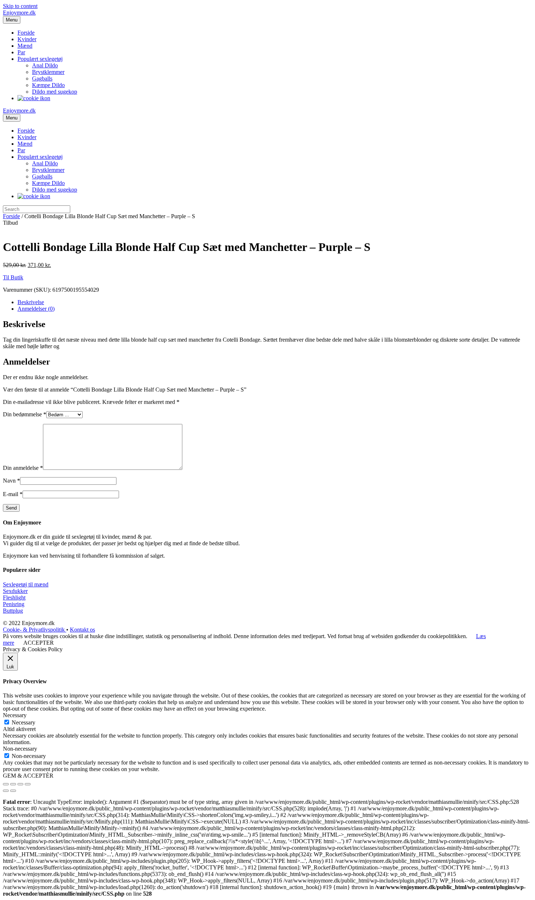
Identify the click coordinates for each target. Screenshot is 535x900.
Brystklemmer (48, 72)
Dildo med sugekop (54, 92)
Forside (26, 33)
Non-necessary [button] (20, 749)
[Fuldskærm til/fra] (20, 784)
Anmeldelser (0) (36, 309)
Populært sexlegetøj (40, 59)
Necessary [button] (15, 715)
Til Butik (13, 277)
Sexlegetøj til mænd (25, 584)
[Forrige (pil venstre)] (6, 791)
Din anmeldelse (23, 468)
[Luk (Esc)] (6, 784)
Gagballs (42, 78)
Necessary (23, 722)
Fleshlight (14, 597)
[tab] (274, 302)
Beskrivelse (30, 302)
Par (21, 52)
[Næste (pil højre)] (13, 791)
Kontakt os (82, 629)
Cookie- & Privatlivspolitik (34, 629)
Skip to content (20, 6)
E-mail (13, 494)
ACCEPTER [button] (38, 643)
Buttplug (13, 611)
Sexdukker (15, 591)
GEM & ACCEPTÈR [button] (28, 776)
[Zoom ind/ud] (28, 784)
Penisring (13, 604)
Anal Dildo (45, 65)
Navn (11, 480)
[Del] (13, 784)
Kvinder (26, 39)
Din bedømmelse (24, 414)
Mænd (24, 46)
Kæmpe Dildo (48, 85)
